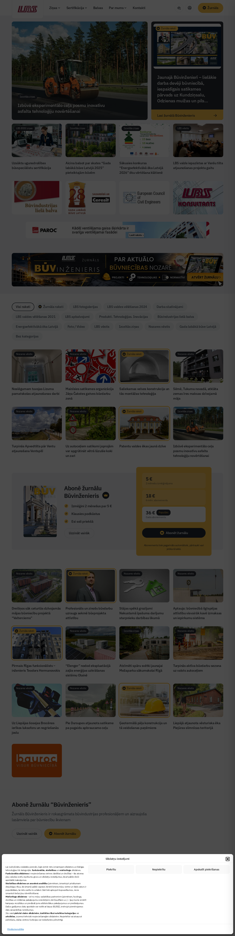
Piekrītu (111, 869)
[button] (227, 859)
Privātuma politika (15, 929)
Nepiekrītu (158, 869)
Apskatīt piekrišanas (206, 869)
